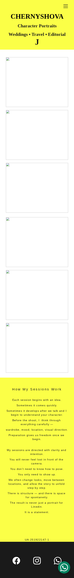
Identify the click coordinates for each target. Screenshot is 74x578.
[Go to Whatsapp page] (57, 560)
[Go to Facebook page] (16, 560)
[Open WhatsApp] (64, 567)
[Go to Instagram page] (37, 560)
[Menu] (65, 6)
